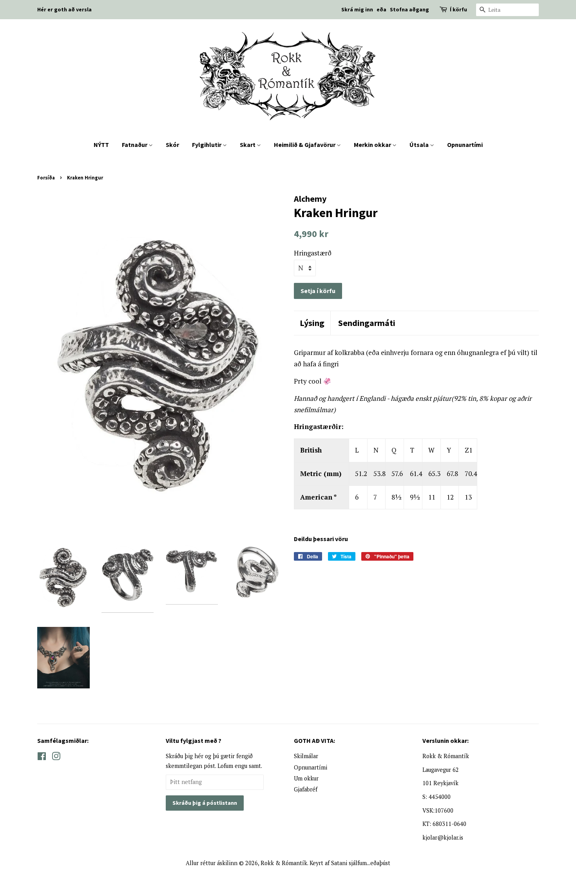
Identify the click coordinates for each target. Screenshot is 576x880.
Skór (172, 144)
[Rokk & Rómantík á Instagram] (56, 757)
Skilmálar (306, 756)
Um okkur (306, 778)
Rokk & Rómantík (284, 863)
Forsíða (46, 177)
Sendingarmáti (366, 322)
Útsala (419, 144)
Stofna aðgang (409, 9)
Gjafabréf (305, 789)
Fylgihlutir (207, 144)
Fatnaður (135, 144)
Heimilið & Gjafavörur (305, 144)
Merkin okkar (373, 144)
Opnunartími (465, 144)
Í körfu (458, 9)
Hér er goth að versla (64, 9)
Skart (248, 144)
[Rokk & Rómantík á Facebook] (41, 757)
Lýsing (312, 322)
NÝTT (101, 144)
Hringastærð (312, 252)
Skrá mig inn (357, 9)
